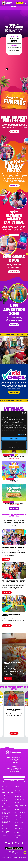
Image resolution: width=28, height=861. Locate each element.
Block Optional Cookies (14, 447)
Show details (21, 434)
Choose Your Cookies (13, 442)
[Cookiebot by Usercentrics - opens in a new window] (21, 413)
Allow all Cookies (14, 438)
